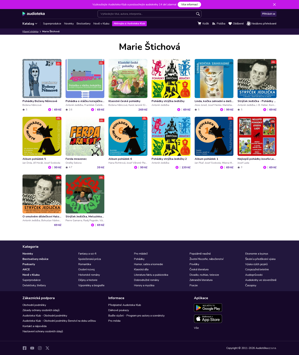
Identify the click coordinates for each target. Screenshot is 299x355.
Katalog (28, 24)
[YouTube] (32, 348)
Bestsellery (83, 24)
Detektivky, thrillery (34, 285)
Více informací (189, 4)
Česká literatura (199, 269)
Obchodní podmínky (34, 305)
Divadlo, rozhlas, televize (204, 275)
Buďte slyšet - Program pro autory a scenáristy (136, 316)
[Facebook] (24, 348)
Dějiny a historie (87, 280)
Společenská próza (89, 259)
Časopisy (250, 285)
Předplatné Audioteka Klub (124, 305)
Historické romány (89, 275)
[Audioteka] (33, 14)
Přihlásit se (268, 13)
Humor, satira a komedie (148, 264)
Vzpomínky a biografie (91, 285)
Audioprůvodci (253, 275)
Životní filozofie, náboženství (206, 259)
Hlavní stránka (30, 31)
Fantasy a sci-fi (87, 254)
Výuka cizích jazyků (256, 264)
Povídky (194, 264)
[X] (47, 348)
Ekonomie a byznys (256, 254)
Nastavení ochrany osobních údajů (42, 331)
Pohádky (139, 259)
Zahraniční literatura (200, 280)
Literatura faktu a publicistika (151, 275)
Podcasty (28, 264)
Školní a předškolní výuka (260, 259)
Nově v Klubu (101, 24)
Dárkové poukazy (118, 310)
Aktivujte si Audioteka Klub (129, 23)
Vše (196, 328)
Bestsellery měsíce (35, 259)
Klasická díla (141, 269)
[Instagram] (40, 348)
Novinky (69, 24)
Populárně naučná (200, 254)
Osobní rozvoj (86, 269)
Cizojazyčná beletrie (257, 269)
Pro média (114, 321)
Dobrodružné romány (146, 280)
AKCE (26, 269)
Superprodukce (52, 24)
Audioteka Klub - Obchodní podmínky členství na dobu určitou (59, 321)
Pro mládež (141, 254)
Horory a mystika (144, 285)
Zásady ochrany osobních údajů (41, 310)
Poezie (193, 285)
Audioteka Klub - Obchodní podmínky (44, 316)
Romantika (84, 264)
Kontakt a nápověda (34, 326)
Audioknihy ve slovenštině (261, 280)
